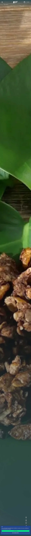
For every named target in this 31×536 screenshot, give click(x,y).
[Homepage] (15, 2)
